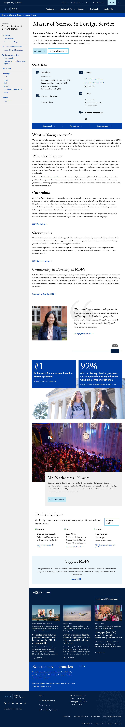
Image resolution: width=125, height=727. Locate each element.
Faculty (6, 80)
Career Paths (6, 68)
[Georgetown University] (13, 2)
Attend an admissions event (94, 82)
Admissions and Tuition (10, 55)
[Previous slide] (113, 351)
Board (6, 92)
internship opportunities (51, 177)
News (44, 624)
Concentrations (9, 38)
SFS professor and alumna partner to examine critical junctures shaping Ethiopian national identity (44, 638)
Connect (5, 97)
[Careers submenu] (86, 9)
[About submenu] (68, 3)
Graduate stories (43, 626)
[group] (77, 320)
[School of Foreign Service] (14, 696)
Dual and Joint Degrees (12, 42)
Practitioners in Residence (13, 89)
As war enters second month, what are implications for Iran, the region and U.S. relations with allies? (77, 638)
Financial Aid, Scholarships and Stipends (15, 62)
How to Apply (9, 58)
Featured (34, 626)
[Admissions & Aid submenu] (74, 9)
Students (7, 77)
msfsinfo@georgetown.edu (93, 79)
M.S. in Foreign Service (106, 628)
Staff (5, 83)
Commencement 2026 (101, 626)
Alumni (6, 86)
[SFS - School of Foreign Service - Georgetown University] (12, 9)
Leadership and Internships (13, 50)
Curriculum (6, 35)
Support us (7, 101)
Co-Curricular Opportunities (12, 47)
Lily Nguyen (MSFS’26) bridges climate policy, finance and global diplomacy (108, 635)
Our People (6, 74)
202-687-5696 (76, 704)
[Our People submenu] (101, 9)
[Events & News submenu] (83, 3)
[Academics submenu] (56, 9)
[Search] (119, 2)
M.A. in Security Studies (79, 628)
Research (49, 624)
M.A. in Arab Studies (75, 626)
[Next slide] (117, 351)
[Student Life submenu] (115, 9)
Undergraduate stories (43, 631)
